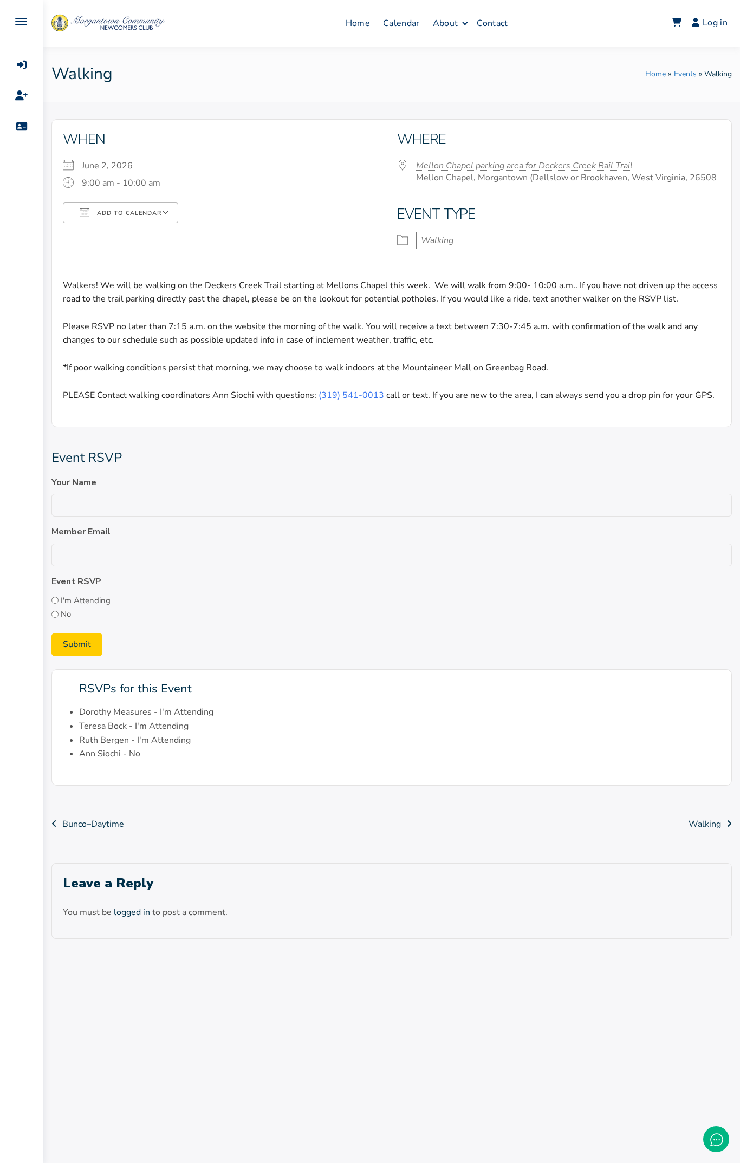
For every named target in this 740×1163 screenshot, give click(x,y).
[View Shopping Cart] (676, 23)
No (66, 614)
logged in (132, 912)
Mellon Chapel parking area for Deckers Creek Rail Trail (524, 166)
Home (358, 23)
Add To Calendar (128, 213)
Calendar (401, 23)
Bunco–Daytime (93, 824)
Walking (437, 240)
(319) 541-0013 (351, 395)
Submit (77, 644)
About (445, 23)
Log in (715, 23)
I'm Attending (86, 600)
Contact (492, 23)
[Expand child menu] (465, 23)
